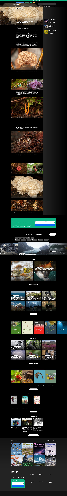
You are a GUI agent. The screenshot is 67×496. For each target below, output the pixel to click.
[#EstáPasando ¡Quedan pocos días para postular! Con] (16, 449)
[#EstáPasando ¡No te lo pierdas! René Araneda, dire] (27, 460)
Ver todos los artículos (33, 363)
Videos (50, 479)
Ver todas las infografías (33, 389)
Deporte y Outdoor (38, 6)
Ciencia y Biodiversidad (14, 6)
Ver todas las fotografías (33, 284)
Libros (50, 474)
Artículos (40, 474)
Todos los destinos (53, 234)
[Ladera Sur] (17, 4)
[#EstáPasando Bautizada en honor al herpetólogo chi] (16, 460)
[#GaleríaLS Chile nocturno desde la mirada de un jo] (39, 449)
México (54, 6)
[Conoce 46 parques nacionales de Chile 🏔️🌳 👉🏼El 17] (39, 460)
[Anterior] (11, 248)
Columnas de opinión (42, 479)
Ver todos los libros (33, 411)
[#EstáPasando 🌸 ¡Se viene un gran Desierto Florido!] (27, 449)
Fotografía (41, 481)
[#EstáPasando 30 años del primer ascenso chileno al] (50, 449)
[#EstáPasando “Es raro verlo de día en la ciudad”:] (50, 460)
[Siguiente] (55, 248)
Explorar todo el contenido (51, 482)
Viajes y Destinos (22, 6)
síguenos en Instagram (35, 212)
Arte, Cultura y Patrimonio (47, 6)
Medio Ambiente (30, 6)
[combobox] (47, 4)
